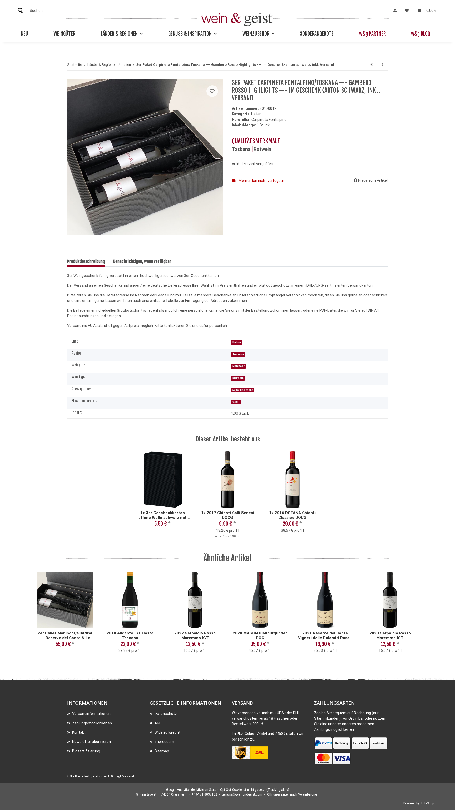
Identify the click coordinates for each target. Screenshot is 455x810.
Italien (256, 114)
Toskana (241, 149)
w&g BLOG (420, 34)
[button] (395, 11)
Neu (24, 34)
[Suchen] (22, 10)
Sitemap (161, 751)
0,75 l (235, 402)
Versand (128, 776)
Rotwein (262, 149)
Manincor (238, 366)
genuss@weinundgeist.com (242, 794)
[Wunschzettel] (407, 11)
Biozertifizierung (85, 751)
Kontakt (78, 732)
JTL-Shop (427, 803)
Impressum (164, 741)
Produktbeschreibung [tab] (86, 261)
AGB (158, 723)
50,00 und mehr (242, 390)
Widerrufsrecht (167, 732)
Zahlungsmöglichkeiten (91, 723)
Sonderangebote (317, 34)
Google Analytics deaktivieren (187, 790)
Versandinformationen (91, 714)
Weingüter (64, 34)
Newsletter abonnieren (91, 741)
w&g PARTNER (372, 34)
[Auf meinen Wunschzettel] (212, 91)
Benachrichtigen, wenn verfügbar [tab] (142, 261)
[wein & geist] (237, 18)
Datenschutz (165, 714)
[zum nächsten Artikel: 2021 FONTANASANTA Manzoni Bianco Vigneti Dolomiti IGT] (382, 64)
